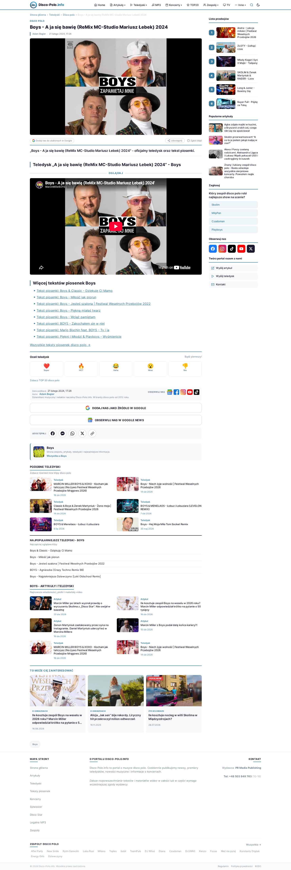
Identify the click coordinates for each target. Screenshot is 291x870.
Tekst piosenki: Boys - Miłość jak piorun (66, 297)
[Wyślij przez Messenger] (63, 433)
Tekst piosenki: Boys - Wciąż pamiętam (66, 317)
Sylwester (36, 806)
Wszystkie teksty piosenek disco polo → (60, 345)
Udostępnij (176, 140)
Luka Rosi (88, 851)
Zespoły (212, 5)
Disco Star (36, 814)
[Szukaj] (251, 5)
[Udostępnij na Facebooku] (53, 433)
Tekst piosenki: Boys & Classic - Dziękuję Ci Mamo (75, 291)
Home (101, 5)
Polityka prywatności (242, 866)
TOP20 (194, 5)
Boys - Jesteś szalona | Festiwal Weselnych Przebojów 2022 (67, 563)
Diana (162, 851)
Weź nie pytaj (228, 851)
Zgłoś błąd (196, 140)
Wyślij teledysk (225, 276)
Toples (113, 851)
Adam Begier (39, 33)
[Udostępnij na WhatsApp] (72, 433)
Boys (35, 744)
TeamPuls (135, 851)
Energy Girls (37, 856)
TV (228, 5)
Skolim (216, 204)
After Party (37, 851)
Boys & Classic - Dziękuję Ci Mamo (51, 550)
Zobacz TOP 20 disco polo (44, 380)
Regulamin (223, 866)
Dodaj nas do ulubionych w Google (54, 140)
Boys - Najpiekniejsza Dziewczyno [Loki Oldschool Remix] (65, 576)
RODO (258, 866)
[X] (251, 249)
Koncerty (175, 5)
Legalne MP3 (38, 822)
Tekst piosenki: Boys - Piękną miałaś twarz (69, 310)
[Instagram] (183, 392)
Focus (213, 851)
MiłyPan (216, 213)
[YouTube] (190, 392)
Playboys (217, 229)
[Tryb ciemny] (258, 5)
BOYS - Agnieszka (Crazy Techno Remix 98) (57, 569)
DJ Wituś (150, 851)
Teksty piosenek (40, 791)
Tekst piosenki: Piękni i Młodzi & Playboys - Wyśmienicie (79, 337)
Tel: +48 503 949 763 (242, 776)
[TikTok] (196, 392)
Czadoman (218, 221)
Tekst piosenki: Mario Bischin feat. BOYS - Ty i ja (73, 330)
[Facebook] (176, 392)
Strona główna (38, 14)
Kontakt (220, 284)
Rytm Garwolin (71, 851)
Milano (101, 851)
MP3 (158, 5)
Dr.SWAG (190, 851)
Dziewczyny (55, 856)
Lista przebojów (219, 18)
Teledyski (140, 5)
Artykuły (119, 5)
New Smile (53, 851)
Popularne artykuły (221, 116)
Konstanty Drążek (250, 851)
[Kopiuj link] (92, 433)
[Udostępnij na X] (82, 433)
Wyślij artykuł (224, 268)
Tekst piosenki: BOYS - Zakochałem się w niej (71, 323)
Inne (242, 5)
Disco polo (69, 14)
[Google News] (169, 392)
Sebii (123, 851)
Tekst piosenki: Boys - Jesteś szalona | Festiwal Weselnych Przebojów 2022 (94, 304)
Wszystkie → (253, 844)
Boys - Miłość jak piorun (44, 557)
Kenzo (202, 851)
